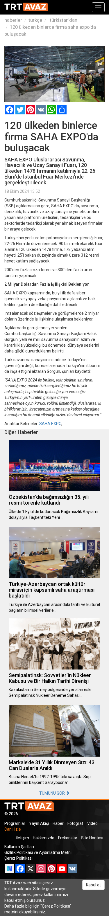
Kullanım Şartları (19, 846)
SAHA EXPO (50, 423)
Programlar (14, 823)
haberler (13, 20)
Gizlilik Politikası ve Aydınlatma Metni (38, 852)
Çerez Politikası (18, 858)
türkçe (35, 20)
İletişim (22, 838)
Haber (58, 823)
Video (92, 823)
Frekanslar (67, 838)
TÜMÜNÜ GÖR (52, 793)
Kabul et (93, 885)
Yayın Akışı (39, 823)
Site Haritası (92, 838)
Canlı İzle (12, 829)
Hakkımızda (43, 838)
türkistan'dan (63, 20)
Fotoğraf (75, 823)
